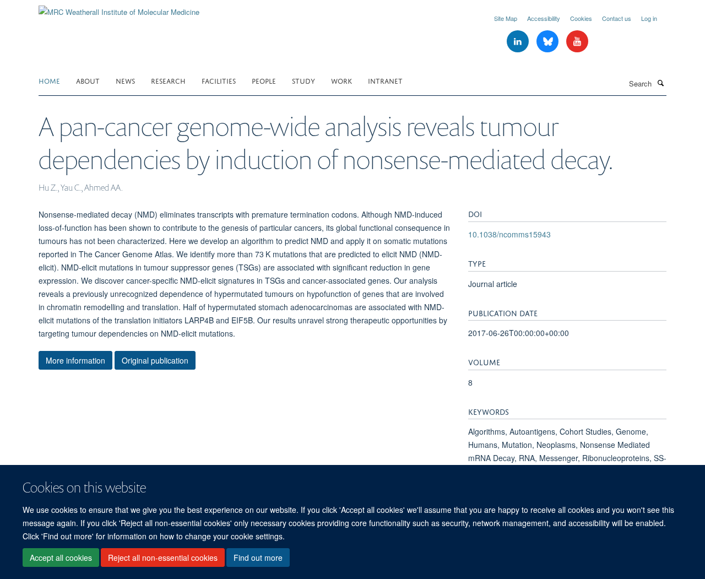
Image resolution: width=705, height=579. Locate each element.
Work (341, 80)
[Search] (660, 83)
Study (303, 80)
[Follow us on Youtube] (577, 41)
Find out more (258, 557)
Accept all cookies (61, 557)
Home (49, 80)
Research (168, 80)
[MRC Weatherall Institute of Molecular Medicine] (119, 8)
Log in (649, 18)
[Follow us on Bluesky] (548, 41)
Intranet (385, 80)
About (88, 80)
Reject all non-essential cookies (163, 557)
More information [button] (75, 360)
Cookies (581, 18)
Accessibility (543, 18)
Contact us (616, 18)
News (125, 80)
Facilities (219, 80)
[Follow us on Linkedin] (519, 41)
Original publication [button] (155, 360)
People (264, 80)
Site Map (505, 18)
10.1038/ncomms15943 (509, 234)
